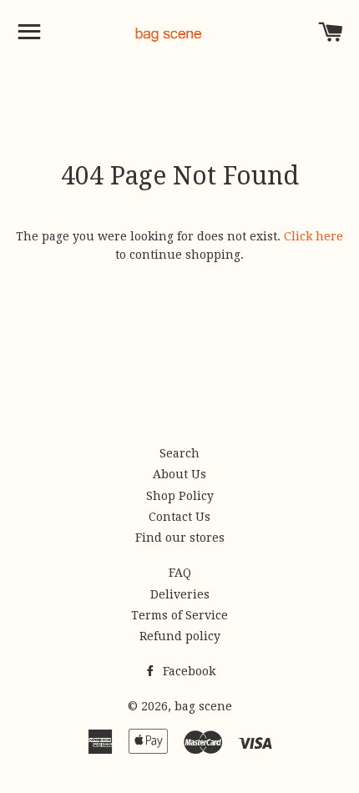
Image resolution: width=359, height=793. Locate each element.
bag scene (203, 706)
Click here (313, 236)
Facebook (187, 671)
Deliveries (180, 594)
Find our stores (180, 537)
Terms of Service (179, 615)
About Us (179, 474)
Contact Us (179, 516)
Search (179, 453)
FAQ (180, 572)
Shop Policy (180, 496)
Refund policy (179, 636)
